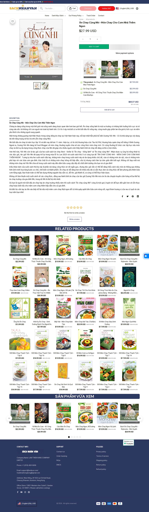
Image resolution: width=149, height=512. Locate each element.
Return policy (101, 465)
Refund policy (101, 469)
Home (81, 19)
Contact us (60, 452)
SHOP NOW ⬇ (25, 2)
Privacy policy (101, 452)
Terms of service (102, 456)
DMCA (58, 465)
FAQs (58, 460)
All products (90, 19)
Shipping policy (101, 460)
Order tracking (61, 456)
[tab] (69, 437)
